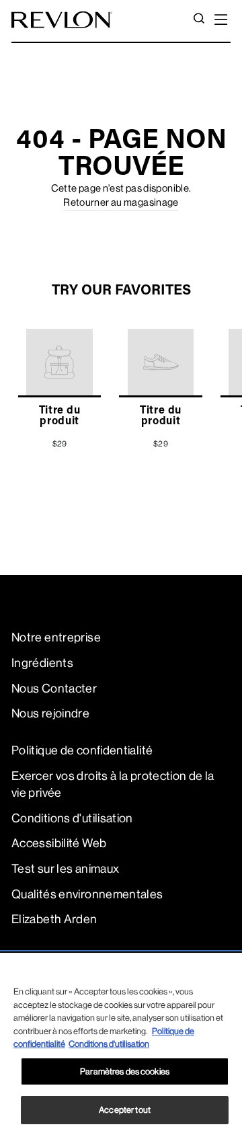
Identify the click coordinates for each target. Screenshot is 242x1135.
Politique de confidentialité (82, 750)
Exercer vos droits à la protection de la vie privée (112, 784)
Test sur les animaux (65, 868)
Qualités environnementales (87, 894)
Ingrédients (42, 663)
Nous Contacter (54, 688)
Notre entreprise (56, 637)
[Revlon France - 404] (61, 19)
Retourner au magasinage (120, 202)
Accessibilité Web (58, 843)
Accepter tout (125, 1110)
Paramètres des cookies (124, 1071)
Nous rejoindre (50, 713)
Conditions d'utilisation (72, 818)
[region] (121, 1044)
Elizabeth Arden (54, 919)
